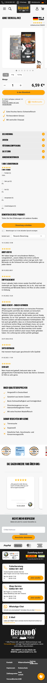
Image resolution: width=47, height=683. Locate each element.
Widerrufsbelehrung (25, 662)
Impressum (11, 668)
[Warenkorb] (42, 8)
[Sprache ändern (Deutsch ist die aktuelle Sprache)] (44, 2)
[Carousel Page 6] (30, 70)
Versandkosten (9, 644)
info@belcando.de (9, 622)
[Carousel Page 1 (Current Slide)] (16, 70)
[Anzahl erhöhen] (20, 85)
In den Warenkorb (23, 92)
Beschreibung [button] (7, 134)
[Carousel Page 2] (19, 70)
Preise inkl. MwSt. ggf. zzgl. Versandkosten (10, 103)
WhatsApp (38, 610)
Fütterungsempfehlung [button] (11, 145)
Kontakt (9, 662)
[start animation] (33, 70)
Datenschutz (23, 534)
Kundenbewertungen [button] (10, 157)
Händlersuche (36, 102)
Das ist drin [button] (6, 151)
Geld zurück (20, 673)
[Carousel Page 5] (27, 70)
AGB (20, 679)
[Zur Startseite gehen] (23, 9)
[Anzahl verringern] (4, 85)
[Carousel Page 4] (24, 70)
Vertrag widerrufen (34, 662)
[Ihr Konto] (37, 8)
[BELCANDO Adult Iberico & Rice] (22, 48)
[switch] (14, 557)
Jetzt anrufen (35, 578)
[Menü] (4, 8)
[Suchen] (10, 8)
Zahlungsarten (12, 673)
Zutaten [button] (5, 140)
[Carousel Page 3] (22, 70)
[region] (23, 49)
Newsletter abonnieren (23, 537)
